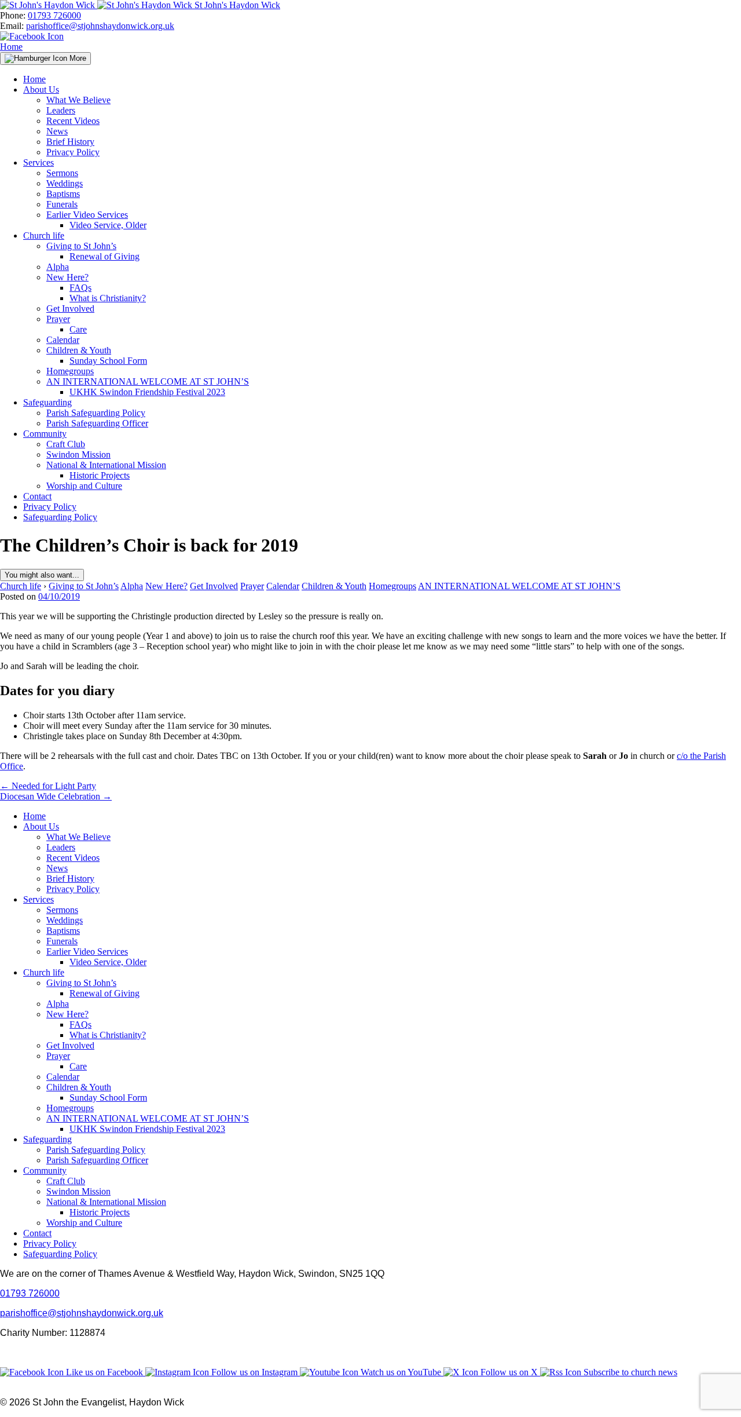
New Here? (67, 277)
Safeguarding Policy (60, 517)
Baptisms (63, 194)
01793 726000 (54, 15)
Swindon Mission (78, 454)
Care (78, 329)
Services (38, 162)
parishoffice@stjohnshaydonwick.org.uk (100, 26)
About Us (41, 89)
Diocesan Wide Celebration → (56, 796)
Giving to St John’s (81, 246)
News (57, 131)
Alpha (57, 267)
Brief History (70, 142)
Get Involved (70, 308)
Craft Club (65, 444)
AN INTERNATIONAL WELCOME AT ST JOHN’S (147, 381)
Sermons (62, 173)
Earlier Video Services (87, 215)
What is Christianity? (107, 298)
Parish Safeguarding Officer (97, 423)
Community (45, 434)
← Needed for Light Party (48, 786)
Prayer (58, 319)
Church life (43, 235)
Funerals (62, 204)
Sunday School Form (108, 361)
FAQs (80, 288)
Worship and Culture (84, 486)
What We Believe (78, 100)
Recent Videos (73, 121)
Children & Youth (78, 350)
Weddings (64, 183)
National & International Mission (106, 465)
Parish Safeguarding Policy (95, 413)
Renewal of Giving (104, 256)
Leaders (60, 110)
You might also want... (42, 575)
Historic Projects (99, 475)
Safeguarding (47, 402)
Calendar (62, 340)
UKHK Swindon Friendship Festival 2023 (147, 392)
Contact (37, 496)
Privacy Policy (73, 152)
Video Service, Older (107, 225)
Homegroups (70, 371)
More (76, 58)
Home (11, 47)
